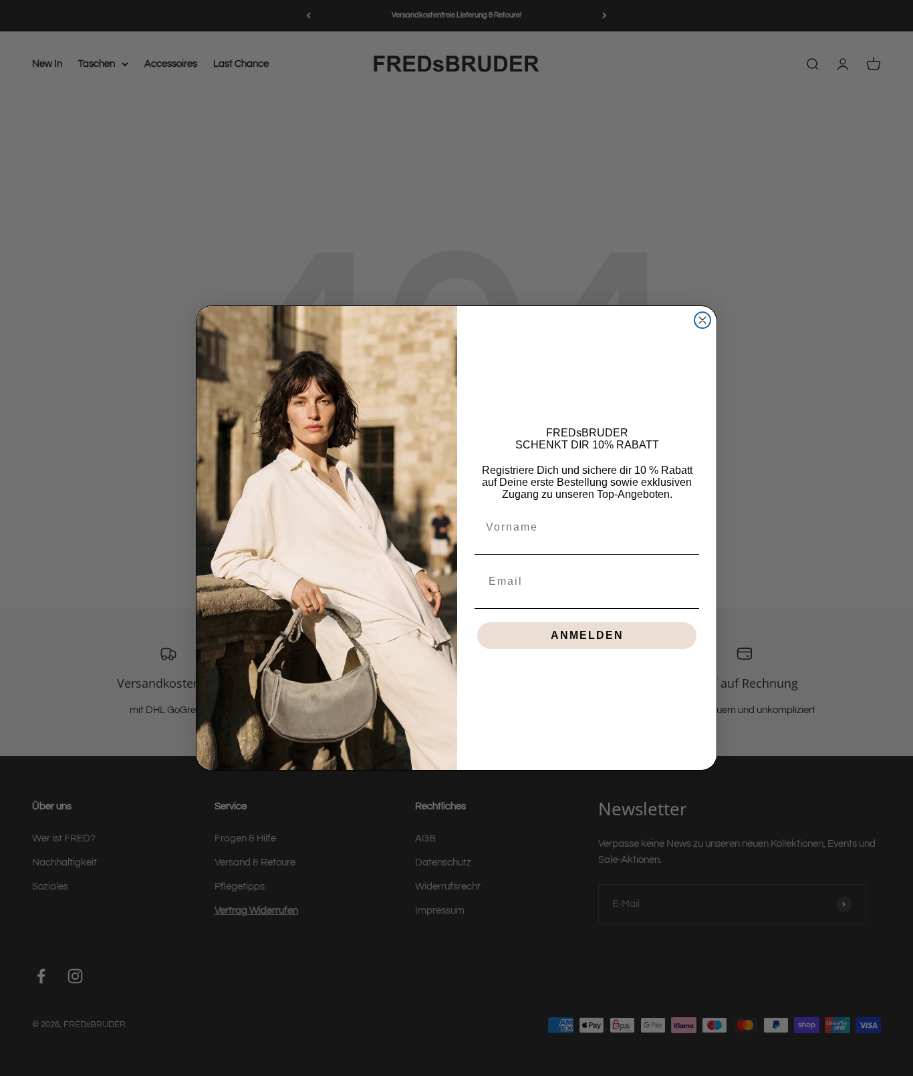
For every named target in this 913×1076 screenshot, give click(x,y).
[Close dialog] (702, 320)
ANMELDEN (587, 635)
